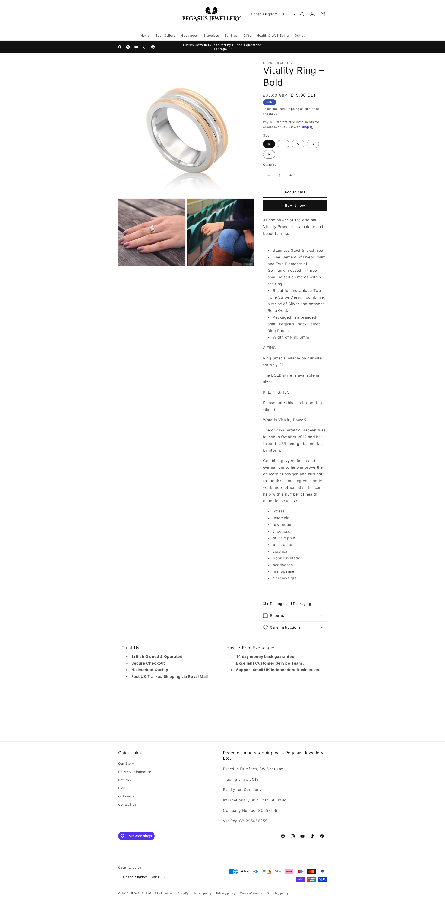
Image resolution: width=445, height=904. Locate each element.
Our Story (126, 763)
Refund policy (202, 893)
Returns (124, 780)
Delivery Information (134, 772)
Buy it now (295, 205)
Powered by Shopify (175, 893)
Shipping (292, 109)
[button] (302, 14)
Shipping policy (278, 893)
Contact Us (127, 804)
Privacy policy (225, 893)
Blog (121, 788)
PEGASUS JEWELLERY (145, 893)
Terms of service (251, 893)
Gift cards (126, 796)
